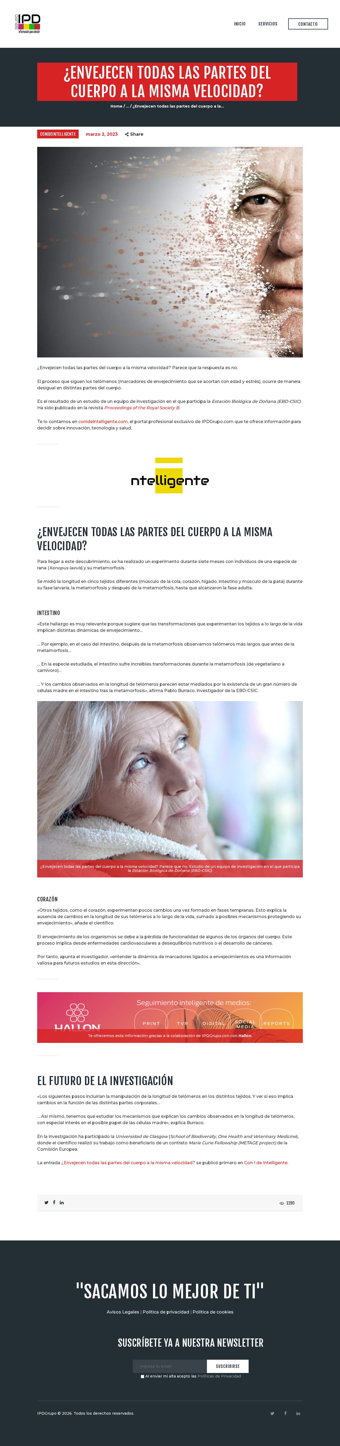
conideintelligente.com (103, 421)
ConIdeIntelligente (58, 134)
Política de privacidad (166, 1312)
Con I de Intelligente (265, 1162)
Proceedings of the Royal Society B (141, 407)
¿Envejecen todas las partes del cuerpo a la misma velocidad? (128, 1162)
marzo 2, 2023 (102, 134)
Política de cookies (213, 1312)
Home (116, 106)
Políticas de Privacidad (219, 1376)
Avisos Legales (123, 1312)
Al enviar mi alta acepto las (192, 1376)
